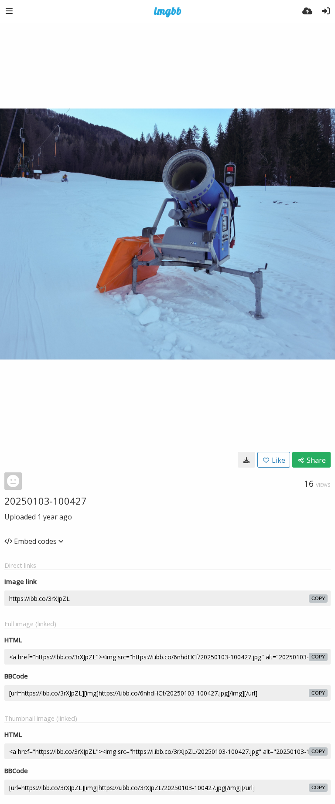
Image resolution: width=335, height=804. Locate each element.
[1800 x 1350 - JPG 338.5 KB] (246, 460)
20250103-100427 (45, 500)
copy (318, 598)
